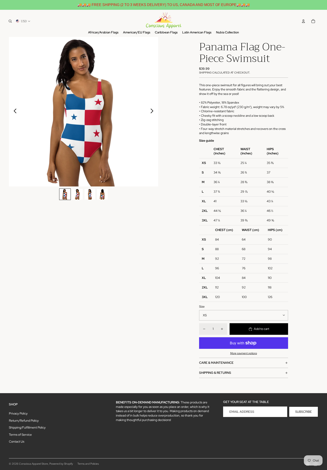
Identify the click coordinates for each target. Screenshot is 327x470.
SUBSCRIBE (303, 412)
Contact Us (16, 441)
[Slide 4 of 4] (102, 194)
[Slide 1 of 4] (65, 194)
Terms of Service (20, 435)
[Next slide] (153, 111)
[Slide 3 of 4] (90, 194)
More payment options (243, 353)
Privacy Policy (18, 413)
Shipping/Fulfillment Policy (27, 427)
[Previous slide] (14, 111)
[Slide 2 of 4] (77, 194)
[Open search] (10, 21)
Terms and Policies (88, 464)
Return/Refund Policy (24, 421)
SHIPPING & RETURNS (215, 373)
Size (202, 306)
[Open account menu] (303, 21)
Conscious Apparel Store (33, 464)
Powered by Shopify (61, 464)
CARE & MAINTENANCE (216, 363)
